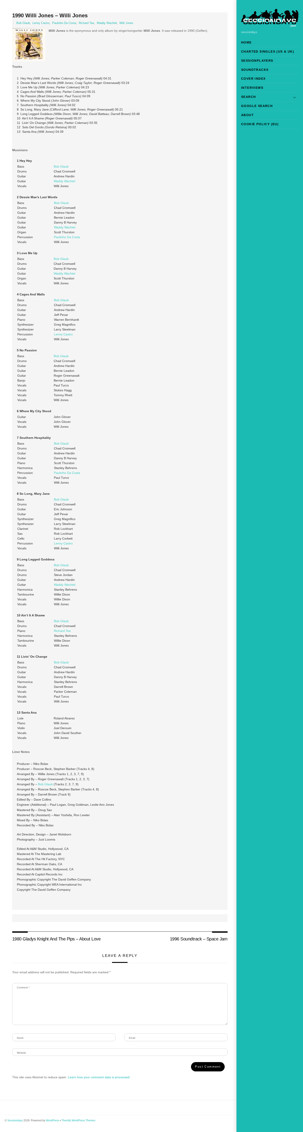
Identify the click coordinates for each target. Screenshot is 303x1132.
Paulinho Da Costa (64, 23)
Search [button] (248, 97)
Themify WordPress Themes (78, 1120)
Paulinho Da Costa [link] (67, 237)
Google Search (257, 106)
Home (246, 42)
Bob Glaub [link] (61, 166)
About (247, 115)
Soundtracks (254, 69)
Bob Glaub (23, 23)
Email (132, 1038)
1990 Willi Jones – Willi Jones (50, 15)
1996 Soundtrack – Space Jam (199, 938)
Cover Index (253, 78)
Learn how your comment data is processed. (99, 1077)
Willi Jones (126, 23)
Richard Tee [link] (62, 631)
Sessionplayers (257, 60)
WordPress (52, 1120)
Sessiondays (15, 1120)
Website (21, 1052)
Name (20, 1038)
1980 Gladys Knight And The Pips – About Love (56, 938)
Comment (23, 987)
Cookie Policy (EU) (260, 124)
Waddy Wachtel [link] (64, 181)
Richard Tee (86, 23)
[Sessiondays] (269, 25)
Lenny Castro (40, 23)
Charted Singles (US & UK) (267, 51)
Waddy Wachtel (107, 23)
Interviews (252, 87)
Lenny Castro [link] (63, 334)
